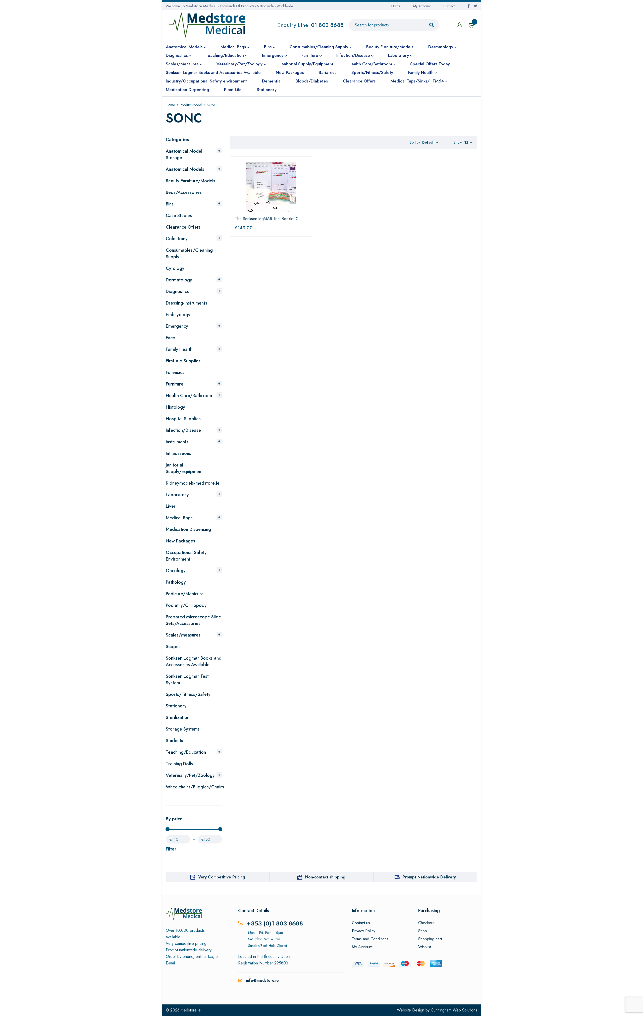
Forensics (175, 372)
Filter (171, 849)
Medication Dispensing (188, 529)
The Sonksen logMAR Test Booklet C (266, 219)
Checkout (426, 922)
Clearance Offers (183, 227)
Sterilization (177, 717)
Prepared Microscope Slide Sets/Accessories (193, 620)
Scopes (173, 646)
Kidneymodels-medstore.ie (193, 483)
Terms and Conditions (370, 939)
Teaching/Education (186, 752)
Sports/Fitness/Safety (188, 694)
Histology (175, 407)
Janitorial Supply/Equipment (184, 468)
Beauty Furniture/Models (190, 181)
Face (170, 337)
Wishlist (424, 947)
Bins (170, 204)
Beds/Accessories (184, 192)
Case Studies (179, 215)
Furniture (174, 384)
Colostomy (177, 238)
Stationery (176, 706)
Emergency (177, 326)
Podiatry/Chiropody (186, 605)
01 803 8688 (327, 25)
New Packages (180, 541)
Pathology (176, 582)
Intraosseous (178, 453)
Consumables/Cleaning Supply (189, 253)
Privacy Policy (363, 931)
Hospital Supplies (183, 418)
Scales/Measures (183, 635)
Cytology (175, 268)
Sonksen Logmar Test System (187, 679)
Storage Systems (183, 729)
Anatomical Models (185, 169)
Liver (171, 506)
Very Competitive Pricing (221, 877)
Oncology (176, 570)
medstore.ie (191, 1010)
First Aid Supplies (183, 361)
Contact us (361, 922)
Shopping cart (430, 939)
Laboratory (177, 494)
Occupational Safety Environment (186, 555)
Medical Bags (179, 518)
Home (395, 6)
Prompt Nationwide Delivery (429, 877)
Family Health (179, 349)
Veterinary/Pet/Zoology (190, 775)
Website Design (410, 1010)
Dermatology (179, 280)
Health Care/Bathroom (189, 395)
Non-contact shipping (325, 877)
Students (174, 740)
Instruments (177, 442)
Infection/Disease (183, 430)
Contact (449, 6)
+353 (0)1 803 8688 (275, 923)
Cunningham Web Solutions (454, 1010)
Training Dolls (179, 763)
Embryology (178, 314)
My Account (422, 6)
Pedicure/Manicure (185, 593)
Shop (422, 931)
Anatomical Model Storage (184, 154)
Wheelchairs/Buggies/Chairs (195, 787)
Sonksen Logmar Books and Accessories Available (194, 661)
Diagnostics (177, 291)
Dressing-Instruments (186, 303)
